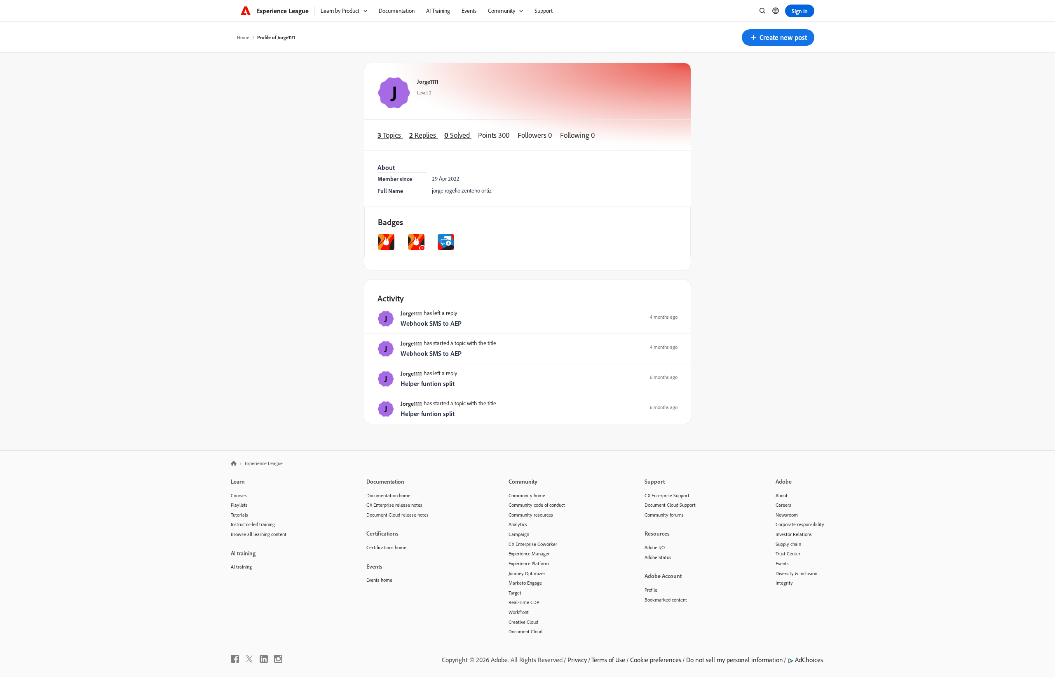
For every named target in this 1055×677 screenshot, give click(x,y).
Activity (390, 298)
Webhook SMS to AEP (431, 323)
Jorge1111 (427, 81)
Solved (457, 135)
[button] (778, 37)
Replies (423, 135)
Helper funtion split (428, 383)
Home (243, 37)
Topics (390, 135)
